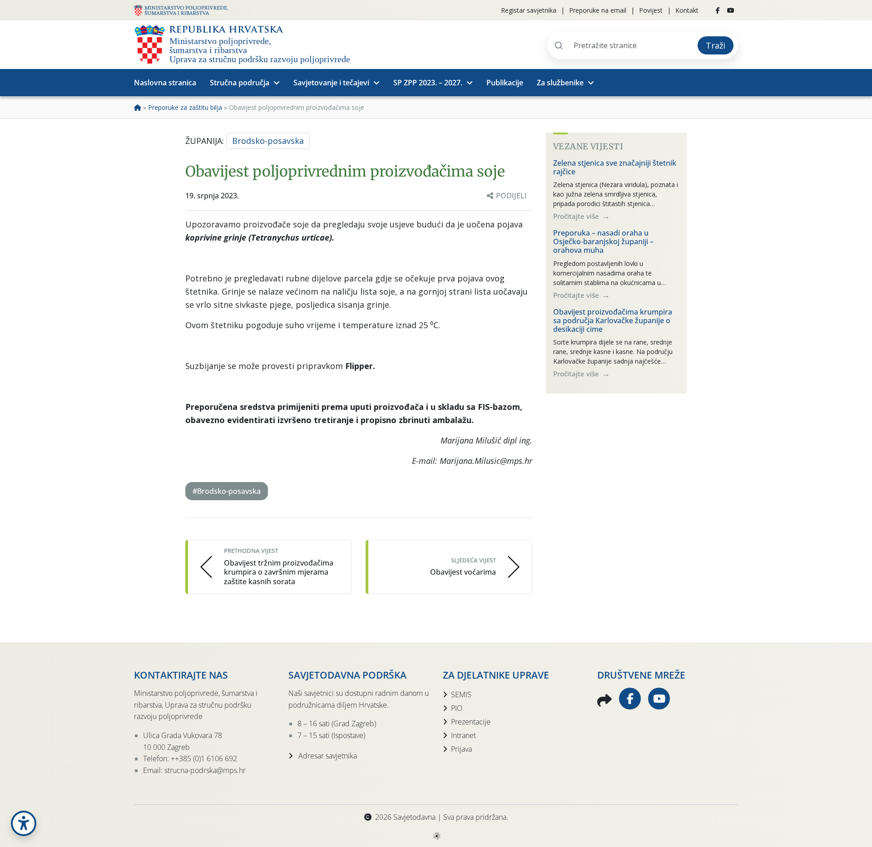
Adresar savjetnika (327, 756)
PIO (456, 708)
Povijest (651, 10)
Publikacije (504, 83)
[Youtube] (730, 10)
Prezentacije (470, 722)
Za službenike (560, 83)
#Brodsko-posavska (227, 491)
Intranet (463, 735)
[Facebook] (717, 10)
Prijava (461, 749)
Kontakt (687, 10)
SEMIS (461, 694)
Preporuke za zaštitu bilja (185, 107)
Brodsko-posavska (268, 140)
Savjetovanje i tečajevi (331, 83)
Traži (715, 45)
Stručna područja (239, 83)
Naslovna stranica (165, 83)
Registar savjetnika (528, 10)
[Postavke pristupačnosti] (23, 823)
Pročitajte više (577, 216)
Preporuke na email (597, 10)
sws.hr (436, 835)
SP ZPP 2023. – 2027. (427, 83)
